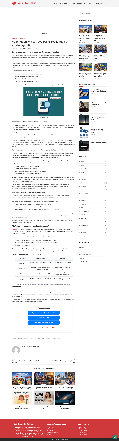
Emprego (94, 190)
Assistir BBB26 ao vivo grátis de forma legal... (100, 56)
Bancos (94, 165)
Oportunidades (94, 218)
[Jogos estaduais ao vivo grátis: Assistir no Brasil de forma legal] (85, 67)
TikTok (15, 229)
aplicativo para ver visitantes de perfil (22, 338)
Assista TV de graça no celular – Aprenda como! (98, 90)
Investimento (94, 204)
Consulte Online (50, 328)
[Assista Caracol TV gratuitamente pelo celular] (84, 133)
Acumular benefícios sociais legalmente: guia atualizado (100, 75)
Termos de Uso (98, 3)
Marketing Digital (94, 211)
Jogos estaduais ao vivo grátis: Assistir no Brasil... (85, 75)
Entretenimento (94, 193)
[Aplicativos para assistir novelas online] (84, 146)
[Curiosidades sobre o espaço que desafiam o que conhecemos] (65, 398)
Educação (94, 186)
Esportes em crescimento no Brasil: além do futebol (85, 56)
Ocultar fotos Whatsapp (43, 317)
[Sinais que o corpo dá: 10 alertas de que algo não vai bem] (44, 398)
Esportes (94, 197)
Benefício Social (94, 168)
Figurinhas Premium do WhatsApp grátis (43, 313)
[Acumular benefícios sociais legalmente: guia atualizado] (100, 67)
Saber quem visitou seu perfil (54, 338)
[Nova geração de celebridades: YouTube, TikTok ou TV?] (22, 378)
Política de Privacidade (75, 3)
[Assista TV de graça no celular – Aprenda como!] (84, 94)
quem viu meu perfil (39, 338)
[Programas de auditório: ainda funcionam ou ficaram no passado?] (44, 378)
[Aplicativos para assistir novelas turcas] (84, 107)
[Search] (106, 3)
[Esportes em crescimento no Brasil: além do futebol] (65, 378)
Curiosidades (94, 179)
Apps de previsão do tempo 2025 (43, 322)
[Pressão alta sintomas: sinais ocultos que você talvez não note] (22, 398)
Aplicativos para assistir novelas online (98, 143)
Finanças (94, 200)
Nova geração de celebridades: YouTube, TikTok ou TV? (84, 38)
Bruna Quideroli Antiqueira (24, 48)
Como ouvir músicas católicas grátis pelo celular (97, 117)
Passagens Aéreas (94, 221)
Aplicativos (94, 161)
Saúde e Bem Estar (94, 229)
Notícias (94, 214)
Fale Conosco (63, 3)
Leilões (94, 207)
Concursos (94, 175)
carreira (94, 172)
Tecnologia (94, 232)
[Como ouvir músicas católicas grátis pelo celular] (84, 120)
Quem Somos (87, 3)
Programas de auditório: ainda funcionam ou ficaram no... (100, 38)
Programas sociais (94, 225)
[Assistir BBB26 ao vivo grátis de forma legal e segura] (100, 49)
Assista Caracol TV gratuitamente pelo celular (97, 131)
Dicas (94, 183)
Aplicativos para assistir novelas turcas (98, 103)
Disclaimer (54, 3)
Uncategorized (94, 236)
